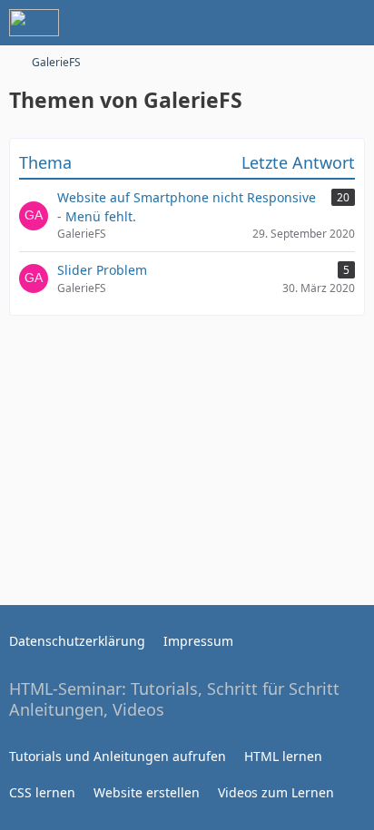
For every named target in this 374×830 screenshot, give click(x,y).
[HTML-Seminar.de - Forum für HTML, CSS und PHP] (34, 23)
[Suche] (259, 23)
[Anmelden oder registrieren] (305, 22)
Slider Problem (102, 269)
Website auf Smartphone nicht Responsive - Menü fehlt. (186, 207)
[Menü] (350, 23)
